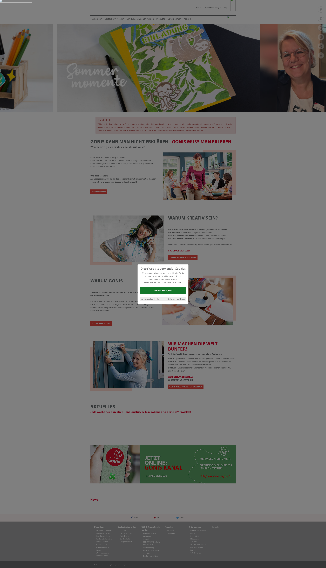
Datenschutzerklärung (176, 299)
